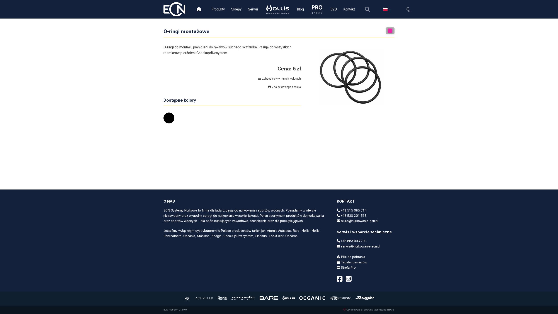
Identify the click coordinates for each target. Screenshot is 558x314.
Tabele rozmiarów (353, 262)
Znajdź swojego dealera (286, 87)
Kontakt (349, 9)
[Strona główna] (199, 9)
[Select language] (387, 9)
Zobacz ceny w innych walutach (281, 78)
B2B (333, 9)
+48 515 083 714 (353, 210)
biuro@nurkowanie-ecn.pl (359, 221)
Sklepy (236, 9)
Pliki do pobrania (352, 257)
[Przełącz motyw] (408, 9)
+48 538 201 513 (353, 216)
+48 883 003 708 (353, 241)
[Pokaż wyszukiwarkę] (367, 9)
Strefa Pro (348, 268)
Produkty (218, 9)
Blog (300, 9)
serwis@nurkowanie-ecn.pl (360, 246)
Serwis (253, 9)
